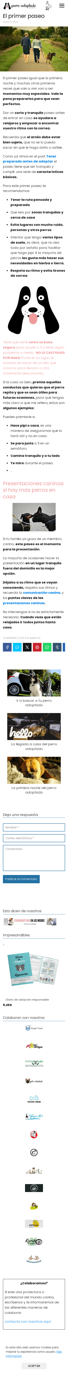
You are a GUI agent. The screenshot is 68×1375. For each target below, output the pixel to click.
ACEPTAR (34, 1366)
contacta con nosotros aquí (28, 1321)
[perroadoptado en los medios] (30, 925)
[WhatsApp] (47, 647)
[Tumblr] (57, 647)
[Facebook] (7, 647)
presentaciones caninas (24, 603)
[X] (27, 647)
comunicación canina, (42, 592)
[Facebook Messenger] (17, 647)
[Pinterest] (37, 647)
